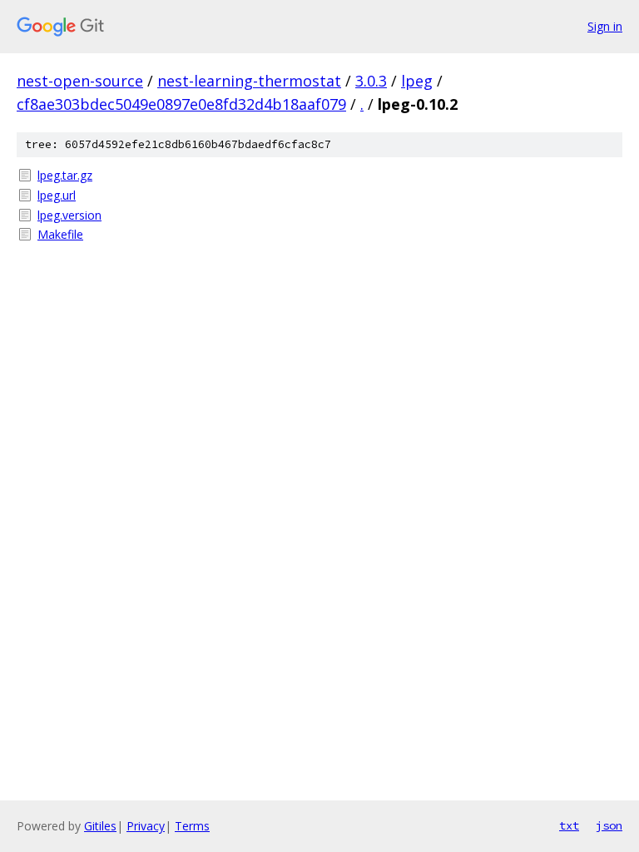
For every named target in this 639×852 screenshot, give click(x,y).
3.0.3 (371, 81)
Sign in (604, 26)
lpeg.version (69, 215)
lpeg (417, 81)
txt (569, 825)
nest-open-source (80, 81)
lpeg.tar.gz (64, 175)
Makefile (60, 234)
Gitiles (100, 826)
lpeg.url (56, 195)
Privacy (145, 826)
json (609, 825)
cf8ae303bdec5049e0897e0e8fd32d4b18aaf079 (181, 104)
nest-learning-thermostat (249, 81)
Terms (192, 826)
